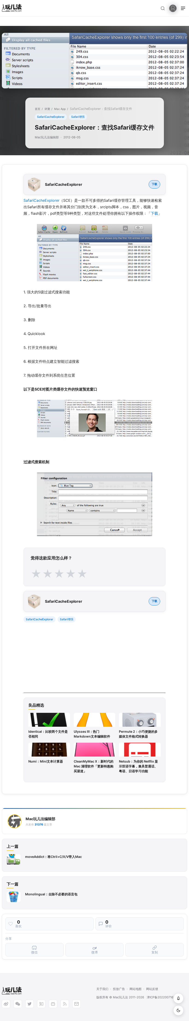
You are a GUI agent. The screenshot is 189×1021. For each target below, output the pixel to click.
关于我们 (102, 989)
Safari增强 (78, 116)
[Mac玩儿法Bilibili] (53, 1004)
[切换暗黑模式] (178, 1010)
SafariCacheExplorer (51, 116)
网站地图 (136, 989)
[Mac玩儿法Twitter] (29, 1004)
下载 (154, 184)
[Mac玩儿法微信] (18, 1004)
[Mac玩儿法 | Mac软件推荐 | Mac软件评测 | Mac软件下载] (13, 8)
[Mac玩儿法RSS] (65, 1004)
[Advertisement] (94, 660)
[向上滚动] (178, 998)
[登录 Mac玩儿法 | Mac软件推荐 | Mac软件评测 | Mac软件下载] (173, 8)
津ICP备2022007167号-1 (164, 997)
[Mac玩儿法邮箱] (76, 1004)
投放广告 (119, 989)
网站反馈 (152, 989)
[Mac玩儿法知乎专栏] (41, 1004)
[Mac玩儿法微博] (6, 1004)
